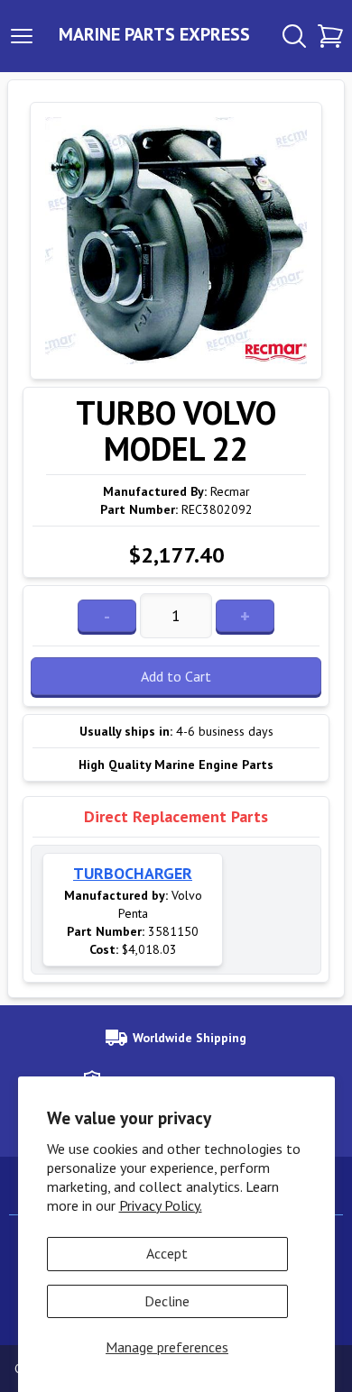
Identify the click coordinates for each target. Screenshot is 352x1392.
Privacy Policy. (160, 1205)
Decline (167, 1301)
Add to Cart (176, 676)
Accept (167, 1253)
